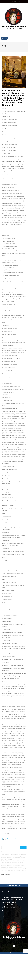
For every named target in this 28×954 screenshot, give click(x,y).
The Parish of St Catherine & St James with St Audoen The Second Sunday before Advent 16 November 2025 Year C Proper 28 (12, 862)
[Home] (1, 47)
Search (2, 844)
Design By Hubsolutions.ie (14, 952)
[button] (3, 916)
